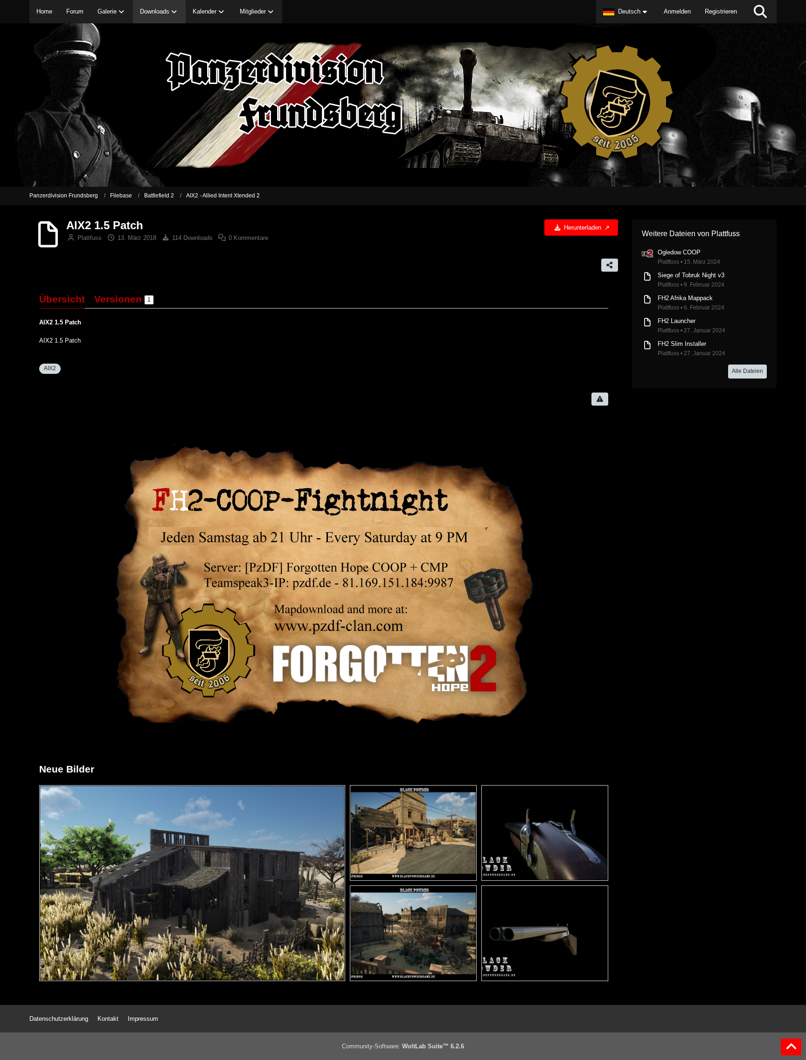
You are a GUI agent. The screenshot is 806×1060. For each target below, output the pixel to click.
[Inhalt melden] (599, 399)
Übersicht (62, 299)
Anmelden (677, 11)
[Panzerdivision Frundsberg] (403, 105)
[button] (626, 11)
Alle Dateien (747, 371)
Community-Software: (403, 1046)
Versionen (122, 299)
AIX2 (50, 368)
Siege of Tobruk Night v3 (691, 275)
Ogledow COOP (679, 252)
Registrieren (721, 11)
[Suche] (760, 11)
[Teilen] (609, 265)
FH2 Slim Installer (682, 343)
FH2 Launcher (676, 320)
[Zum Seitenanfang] (791, 1047)
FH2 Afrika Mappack (685, 298)
